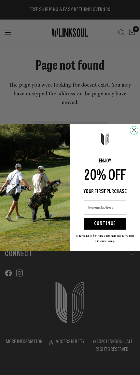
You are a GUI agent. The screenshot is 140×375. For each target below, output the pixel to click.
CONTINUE (105, 224)
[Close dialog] (134, 130)
